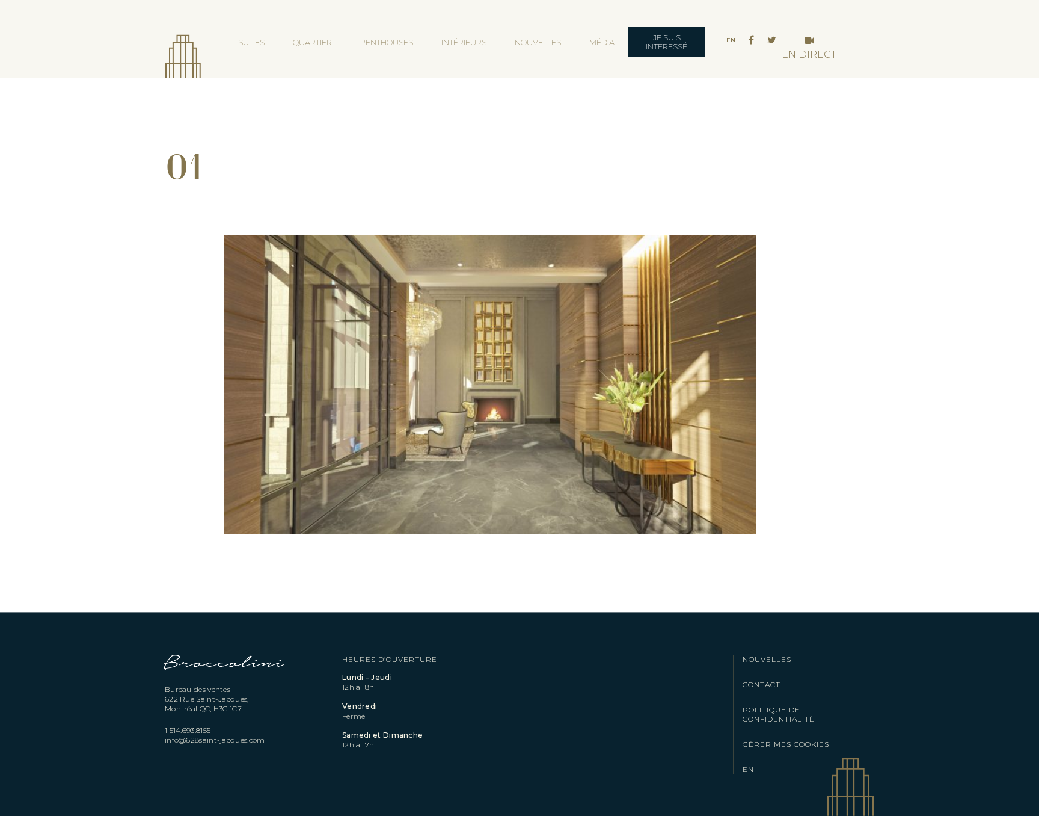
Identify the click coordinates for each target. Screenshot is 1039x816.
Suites (251, 42)
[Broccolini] (224, 678)
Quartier (312, 42)
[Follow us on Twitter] (771, 40)
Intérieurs (463, 42)
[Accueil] (183, 48)
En (730, 40)
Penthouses (386, 42)
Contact (761, 684)
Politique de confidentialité (779, 714)
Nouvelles (538, 42)
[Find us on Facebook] (751, 40)
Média (602, 42)
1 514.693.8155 (187, 730)
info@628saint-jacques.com (215, 739)
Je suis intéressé (666, 41)
